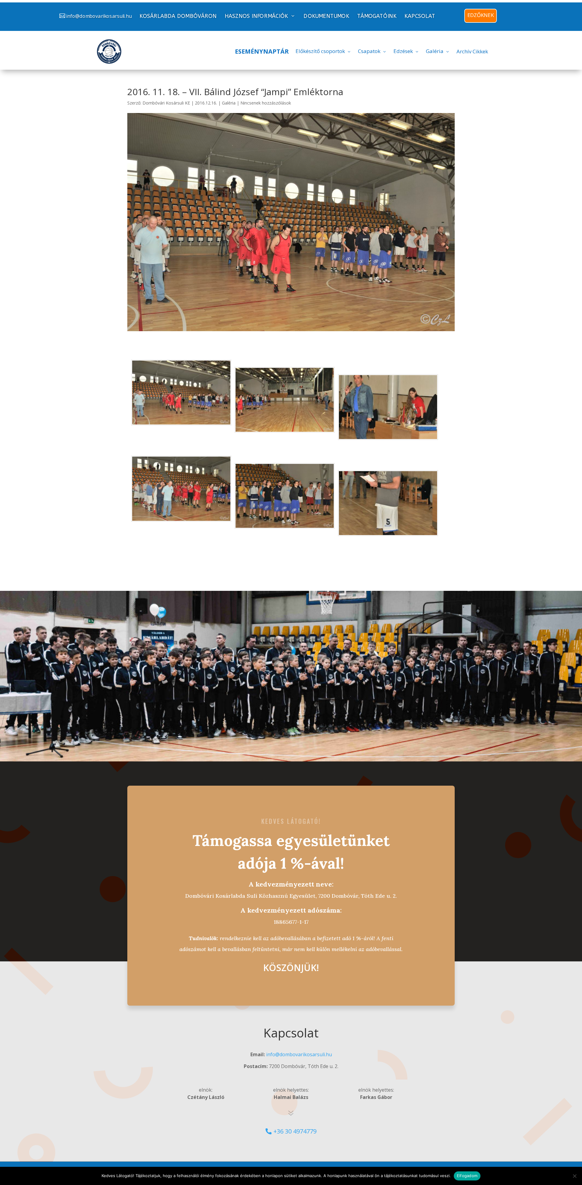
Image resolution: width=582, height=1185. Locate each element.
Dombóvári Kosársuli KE (166, 103)
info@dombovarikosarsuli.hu (99, 16)
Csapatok (369, 51)
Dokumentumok (326, 16)
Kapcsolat (419, 16)
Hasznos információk (256, 16)
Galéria (434, 51)
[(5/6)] (285, 525)
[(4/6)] (181, 517)
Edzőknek (480, 15)
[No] (574, 1176)
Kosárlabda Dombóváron (177, 16)
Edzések (403, 51)
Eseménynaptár (262, 51)
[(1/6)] (181, 421)
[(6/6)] (388, 532)
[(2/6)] (285, 428)
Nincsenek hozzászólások (265, 103)
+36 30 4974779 (294, 1131)
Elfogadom (467, 1175)
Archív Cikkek (472, 51)
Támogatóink (376, 16)
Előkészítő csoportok (320, 51)
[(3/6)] (388, 436)
